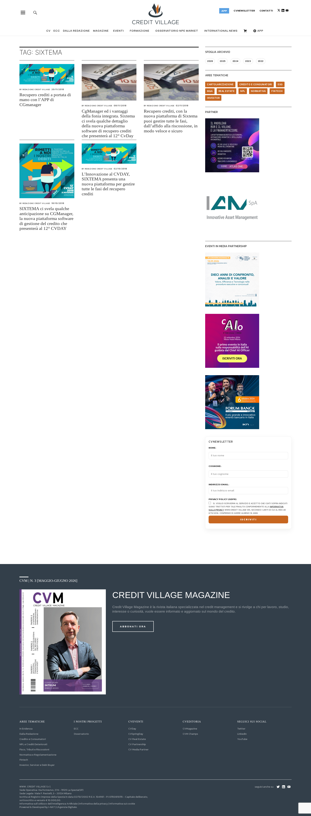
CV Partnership (137, 744)
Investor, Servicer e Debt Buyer (37, 765)
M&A (210, 91)
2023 (248, 61)
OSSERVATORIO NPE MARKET (176, 31)
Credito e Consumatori (32, 739)
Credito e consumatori (255, 84)
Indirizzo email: (219, 484)
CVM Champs (190, 734)
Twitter (241, 729)
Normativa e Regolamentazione (37, 755)
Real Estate (226, 91)
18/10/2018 (57, 203)
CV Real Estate (137, 739)
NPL (242, 91)
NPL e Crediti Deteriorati (33, 744)
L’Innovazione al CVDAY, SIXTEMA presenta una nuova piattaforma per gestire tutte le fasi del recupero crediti (108, 184)
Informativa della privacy (93, 804)
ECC (56, 31)
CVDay (132, 729)
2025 (223, 61)
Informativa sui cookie (122, 804)
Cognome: (215, 466)
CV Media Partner (138, 749)
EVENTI (118, 31)
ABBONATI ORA (133, 626)
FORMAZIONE (139, 31)
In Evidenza (25, 729)
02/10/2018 (120, 168)
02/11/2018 (182, 105)
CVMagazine (190, 729)
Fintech (277, 91)
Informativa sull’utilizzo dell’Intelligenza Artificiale (48, 804)
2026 (210, 61)
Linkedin (242, 734)
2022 (260, 61)
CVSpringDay (135, 734)
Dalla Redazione (76, 31)
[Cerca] (35, 12)
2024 (235, 61)
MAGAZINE (101, 31)
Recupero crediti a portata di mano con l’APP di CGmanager (45, 99)
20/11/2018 (57, 89)
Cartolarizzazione (220, 84)
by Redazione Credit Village (34, 89)
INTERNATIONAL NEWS (221, 31)
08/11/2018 (120, 105)
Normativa (258, 91)
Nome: (212, 447)
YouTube (242, 739)
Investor (213, 97)
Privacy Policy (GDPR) (222, 499)
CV (48, 31)
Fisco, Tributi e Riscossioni (34, 749)
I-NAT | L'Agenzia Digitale (62, 807)
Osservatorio (81, 734)
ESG (280, 84)
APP (260, 31)
